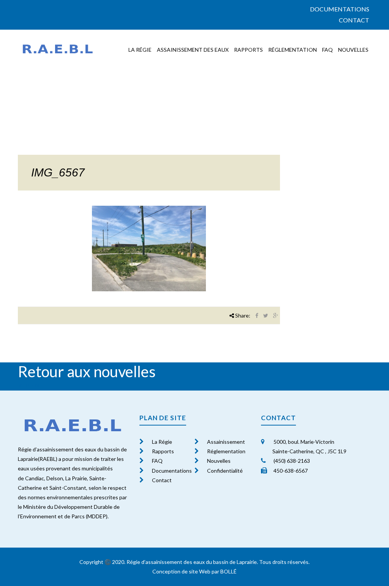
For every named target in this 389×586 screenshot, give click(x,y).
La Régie (162, 441)
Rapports (248, 49)
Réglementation (292, 49)
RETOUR (29, 385)
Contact (354, 20)
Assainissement (226, 441)
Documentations (339, 9)
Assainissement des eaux (193, 49)
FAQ (327, 49)
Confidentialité (225, 470)
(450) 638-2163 (291, 460)
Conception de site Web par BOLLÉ (194, 571)
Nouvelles (353, 49)
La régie (140, 49)
